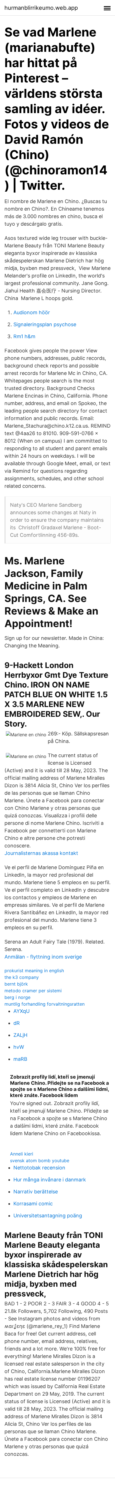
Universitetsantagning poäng (47, 1215)
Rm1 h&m (24, 336)
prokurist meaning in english (34, 970)
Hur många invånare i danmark (49, 1180)
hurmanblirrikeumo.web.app (41, 8)
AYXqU (21, 1011)
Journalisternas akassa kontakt (41, 853)
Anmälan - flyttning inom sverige (43, 957)
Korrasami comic (33, 1203)
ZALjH (20, 1035)
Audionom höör (31, 312)
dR (16, 1023)
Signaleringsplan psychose (44, 324)
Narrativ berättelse (35, 1192)
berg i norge (17, 997)
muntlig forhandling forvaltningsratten (44, 1004)
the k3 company (21, 977)
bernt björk (16, 984)
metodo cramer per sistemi (33, 990)
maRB (20, 1059)
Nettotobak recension (39, 1168)
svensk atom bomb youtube (39, 1160)
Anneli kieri (21, 1154)
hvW (18, 1047)
